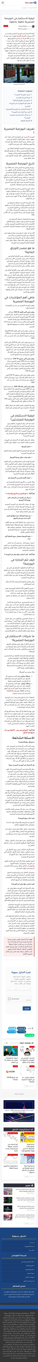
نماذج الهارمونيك (29, 1269)
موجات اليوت (30, 1273)
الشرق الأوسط (21, 36)
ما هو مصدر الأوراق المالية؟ (21, 100)
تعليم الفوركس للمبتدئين (27, 1261)
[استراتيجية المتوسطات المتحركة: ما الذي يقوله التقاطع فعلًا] (27, 1137)
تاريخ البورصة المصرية (23, 97)
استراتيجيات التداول (29, 1133)
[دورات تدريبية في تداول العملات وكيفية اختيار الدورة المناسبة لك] (8, 1200)
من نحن (32, 1242)
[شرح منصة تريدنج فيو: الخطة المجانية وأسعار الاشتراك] (8, 1208)
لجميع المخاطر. (12, 1296)
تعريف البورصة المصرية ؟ (22, 95)
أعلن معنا (31, 1250)
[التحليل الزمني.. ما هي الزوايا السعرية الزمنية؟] (27, 1070)
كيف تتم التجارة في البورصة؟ (21, 112)
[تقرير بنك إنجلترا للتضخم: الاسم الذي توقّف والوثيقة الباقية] (8, 1191)
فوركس (5, 26)
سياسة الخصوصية (29, 1246)
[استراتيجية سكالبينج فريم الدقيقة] (11, 1159)
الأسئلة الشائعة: (25, 121)
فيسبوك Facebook (13, 691)
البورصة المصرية (29, 137)
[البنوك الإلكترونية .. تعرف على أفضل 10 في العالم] (11, 1051)
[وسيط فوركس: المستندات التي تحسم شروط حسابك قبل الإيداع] (8, 1217)
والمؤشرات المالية (28, 866)
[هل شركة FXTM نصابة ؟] (11, 1070)
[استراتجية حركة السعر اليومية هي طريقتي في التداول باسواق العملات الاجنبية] (27, 1159)
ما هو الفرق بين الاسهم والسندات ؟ (16, 493)
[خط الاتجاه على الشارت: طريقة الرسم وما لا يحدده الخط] (11, 1137)
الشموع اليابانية (30, 1265)
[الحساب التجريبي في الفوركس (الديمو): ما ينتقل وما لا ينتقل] (27, 1051)
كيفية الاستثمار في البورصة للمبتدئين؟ (18, 109)
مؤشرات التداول (29, 1277)
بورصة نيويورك (17, 693)
